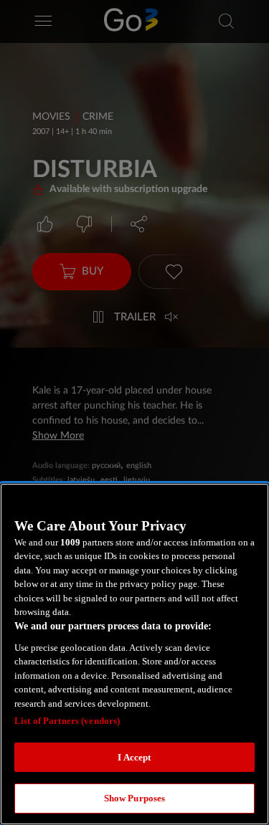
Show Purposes (135, 798)
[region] (134, 654)
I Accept (134, 757)
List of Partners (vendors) (67, 720)
